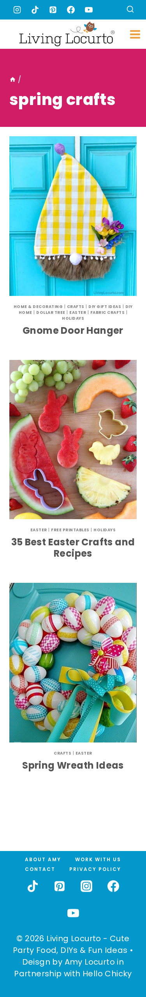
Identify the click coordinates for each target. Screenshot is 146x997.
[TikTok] (35, 10)
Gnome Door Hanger (73, 330)
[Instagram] (17, 10)
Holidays (73, 318)
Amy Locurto (90, 961)
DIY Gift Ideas (104, 307)
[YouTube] (89, 10)
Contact (40, 869)
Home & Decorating (38, 307)
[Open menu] (135, 34)
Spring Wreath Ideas (73, 765)
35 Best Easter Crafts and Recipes (73, 548)
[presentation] (73, 216)
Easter (77, 312)
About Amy (43, 859)
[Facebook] (71, 10)
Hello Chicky (107, 973)
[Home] (12, 79)
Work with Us (98, 859)
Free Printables (70, 530)
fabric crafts (107, 312)
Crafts (75, 307)
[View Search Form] (130, 10)
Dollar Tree (50, 312)
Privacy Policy (95, 869)
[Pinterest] (53, 10)
